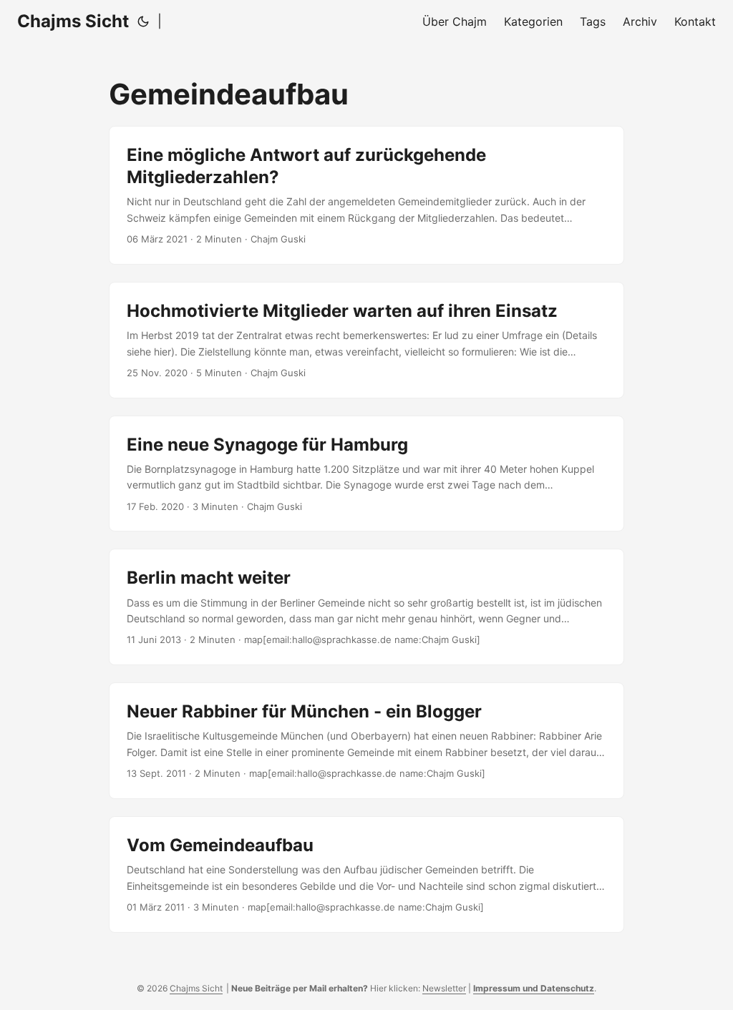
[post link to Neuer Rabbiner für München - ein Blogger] (366, 740)
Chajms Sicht (73, 21)
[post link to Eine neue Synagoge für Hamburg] (366, 473)
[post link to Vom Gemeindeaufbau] (366, 874)
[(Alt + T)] (143, 21)
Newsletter (444, 988)
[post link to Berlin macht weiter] (366, 607)
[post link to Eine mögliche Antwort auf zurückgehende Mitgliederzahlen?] (366, 195)
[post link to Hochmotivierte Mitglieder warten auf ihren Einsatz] (366, 340)
